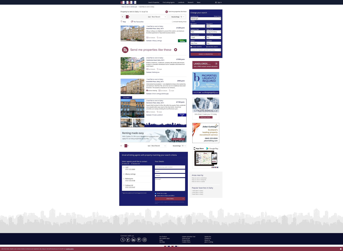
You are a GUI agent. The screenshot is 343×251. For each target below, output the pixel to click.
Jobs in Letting (209, 242)
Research (190, 2)
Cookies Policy (186, 242)
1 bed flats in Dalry (197, 190)
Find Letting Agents (169, 2)
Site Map (162, 242)
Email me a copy (162, 193)
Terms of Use (186, 238)
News (198, 2)
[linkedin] (133, 240)
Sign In (220, 2)
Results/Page (175, 17)
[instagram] (144, 240)
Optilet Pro (208, 236)
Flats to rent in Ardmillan (199, 178)
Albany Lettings (154, 41)
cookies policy (70, 249)
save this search (213, 46)
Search (153, 2)
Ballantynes (152, 72)
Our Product (163, 236)
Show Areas (217, 16)
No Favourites (139, 22)
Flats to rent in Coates (198, 181)
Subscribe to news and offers (165, 195)
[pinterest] (139, 240)
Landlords (181, 2)
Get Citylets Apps (164, 238)
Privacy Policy (186, 240)
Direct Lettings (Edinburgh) (157, 94)
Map (124, 22)
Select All (126, 164)
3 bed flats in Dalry (197, 194)
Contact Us (208, 238)
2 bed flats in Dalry (197, 192)
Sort (149, 17)
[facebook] (128, 240)
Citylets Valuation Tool (188, 236)
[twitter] (123, 240)
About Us (207, 240)
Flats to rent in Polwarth (199, 180)
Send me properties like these (178, 11)
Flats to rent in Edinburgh (129, 7)
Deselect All (136, 164)
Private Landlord (154, 115)
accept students (197, 46)
